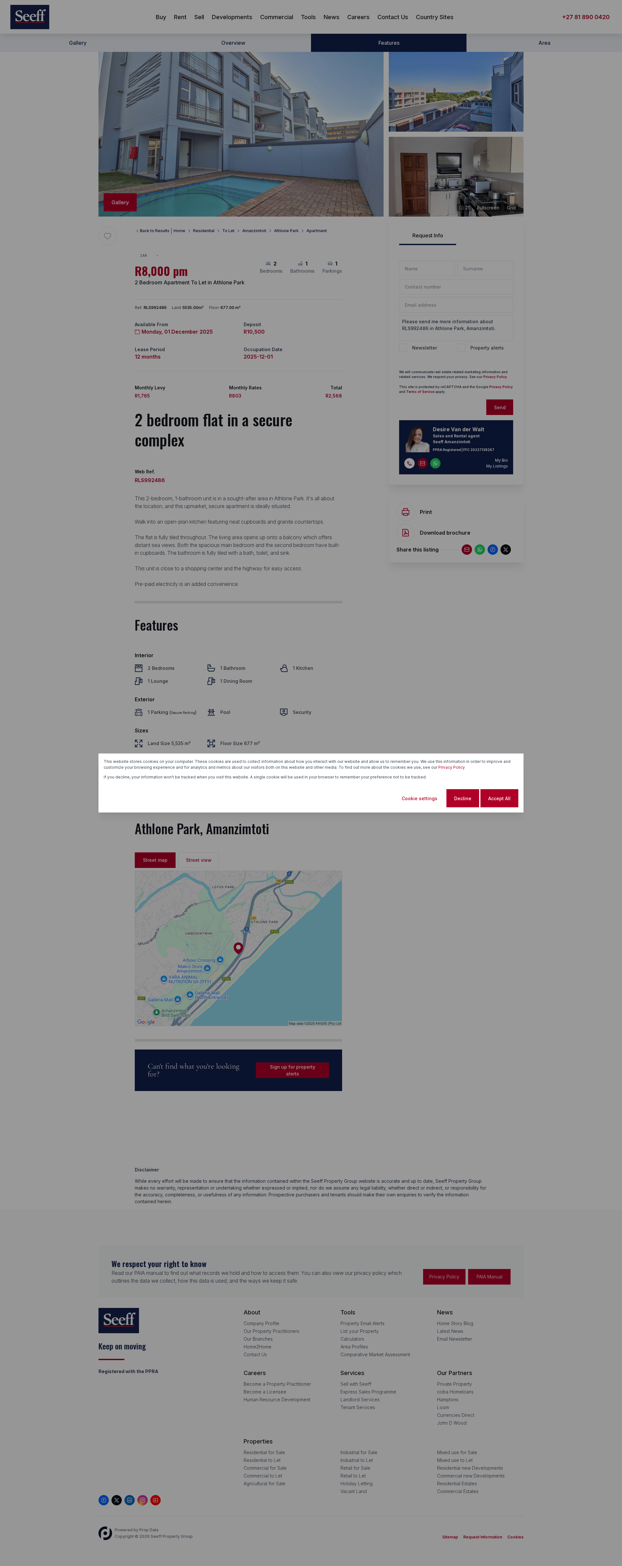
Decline (462, 798)
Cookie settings (419, 798)
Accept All (499, 798)
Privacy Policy (451, 767)
